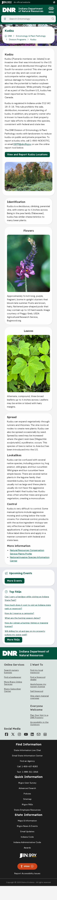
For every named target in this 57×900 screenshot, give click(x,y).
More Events (14, 580)
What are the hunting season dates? (22, 618)
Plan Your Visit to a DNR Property (39, 716)
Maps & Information (27, 820)
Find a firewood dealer (37, 678)
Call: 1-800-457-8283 (27, 766)
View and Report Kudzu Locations (27, 154)
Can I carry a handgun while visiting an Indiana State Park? (27, 598)
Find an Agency (27, 761)
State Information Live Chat (27, 750)
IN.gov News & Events (27, 826)
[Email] (38, 734)
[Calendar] (45, 734)
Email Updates (27, 831)
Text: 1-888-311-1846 (27, 772)
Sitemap (27, 799)
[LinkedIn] (32, 734)
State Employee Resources (27, 810)
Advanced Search (27, 788)
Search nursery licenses (11, 671)
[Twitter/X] (13, 734)
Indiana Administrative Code (27, 842)
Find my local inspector (36, 671)
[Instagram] (19, 734)
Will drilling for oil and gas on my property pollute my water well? (25, 633)
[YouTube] (25, 734)
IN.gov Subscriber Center (12, 690)
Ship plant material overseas (39, 697)
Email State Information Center (27, 755)
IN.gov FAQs (27, 804)
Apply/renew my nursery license (38, 685)
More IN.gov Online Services (13, 683)
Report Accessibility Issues (27, 873)
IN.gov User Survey (27, 782)
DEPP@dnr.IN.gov (22, 144)
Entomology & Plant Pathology (31, 36)
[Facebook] (6, 734)
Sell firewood (36, 691)
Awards (27, 847)
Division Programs (17, 39)
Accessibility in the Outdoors (39, 723)
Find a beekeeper (12, 677)
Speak (27, 866)
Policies (27, 793)
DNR (10, 36)
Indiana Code (27, 837)
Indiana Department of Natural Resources (30, 10)
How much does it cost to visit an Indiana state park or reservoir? (28, 607)
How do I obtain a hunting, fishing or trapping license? (26, 624)
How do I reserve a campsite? (19, 613)
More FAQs (13, 639)
